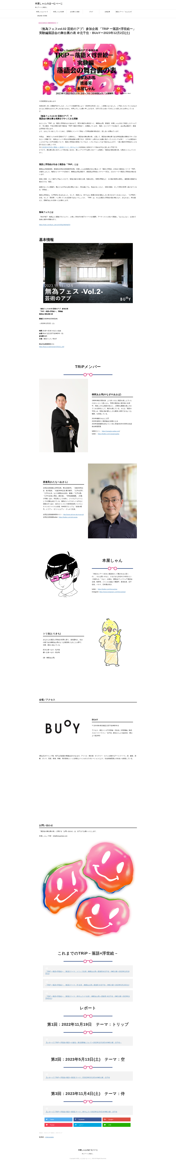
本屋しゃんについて (42, 11)
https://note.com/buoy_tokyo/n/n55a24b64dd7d (54, 225)
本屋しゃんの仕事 (58, 11)
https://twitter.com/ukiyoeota (68, 517)
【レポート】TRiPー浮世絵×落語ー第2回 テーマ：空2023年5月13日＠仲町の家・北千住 (77, 1077)
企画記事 (107, 11)
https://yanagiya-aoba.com (110, 431)
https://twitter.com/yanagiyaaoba (108, 434)
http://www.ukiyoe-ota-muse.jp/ (73, 514)
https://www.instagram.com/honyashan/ (112, 592)
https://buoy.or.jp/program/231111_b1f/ (51, 347)
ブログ (91, 11)
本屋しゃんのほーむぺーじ (49, 3)
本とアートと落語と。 (88, 1153)
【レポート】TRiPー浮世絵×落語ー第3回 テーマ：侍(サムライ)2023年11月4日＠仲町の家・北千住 (81, 1112)
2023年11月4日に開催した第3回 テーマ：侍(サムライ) (60, 147)
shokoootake (49, 1137)
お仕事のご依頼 (74, 11)
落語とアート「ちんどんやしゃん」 (124, 12)
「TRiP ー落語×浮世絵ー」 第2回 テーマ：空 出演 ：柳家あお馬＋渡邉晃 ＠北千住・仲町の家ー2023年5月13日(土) (87, 985)
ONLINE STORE (42, 16)
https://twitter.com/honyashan (107, 589)
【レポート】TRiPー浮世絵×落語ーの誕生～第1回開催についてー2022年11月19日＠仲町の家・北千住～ (83, 1042)
